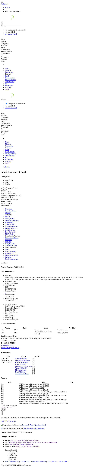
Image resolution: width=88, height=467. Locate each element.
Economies (9, 85)
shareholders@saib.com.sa (10, 348)
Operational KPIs (11, 245)
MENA (24, 440)
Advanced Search (11, 34)
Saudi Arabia (36, 442)
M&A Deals (9, 234)
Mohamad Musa (20, 370)
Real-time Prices (10, 211)
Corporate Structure (11, 220)
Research (8, 242)
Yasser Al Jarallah (21, 368)
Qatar (29, 442)
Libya (24, 446)
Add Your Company (12, 461)
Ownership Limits (11, 226)
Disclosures (9, 253)
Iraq (11, 444)
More (7, 89)
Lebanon (23, 444)
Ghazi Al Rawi (20, 364)
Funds (7, 76)
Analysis (8, 87)
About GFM (63, 461)
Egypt (18, 446)
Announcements (10, 251)
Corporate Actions (11, 255)
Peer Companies (10, 232)
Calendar (8, 257)
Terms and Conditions (38, 461)
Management (9, 218)
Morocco (30, 446)
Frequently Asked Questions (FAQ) (34, 425)
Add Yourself (24, 461)
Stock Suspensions (11, 259)
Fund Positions (10, 230)
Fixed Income (9, 78)
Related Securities (11, 228)
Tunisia (36, 446)
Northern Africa (33, 440)
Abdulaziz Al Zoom (22, 374)
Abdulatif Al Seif (21, 358)
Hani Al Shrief (20, 372)
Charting (8, 213)
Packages (4, 4)
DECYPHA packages (8, 421)
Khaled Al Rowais (21, 362)
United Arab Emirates (49, 442)
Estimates (8, 240)
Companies (9, 72)
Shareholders (9, 224)
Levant (18, 440)
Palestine (30, 444)
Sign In (7, 7)
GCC (13, 440)
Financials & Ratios (11, 238)
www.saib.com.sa (7, 345)
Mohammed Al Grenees (23, 366)
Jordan (16, 444)
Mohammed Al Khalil (22, 360)
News (7, 68)
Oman (24, 442)
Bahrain (12, 442)
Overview (8, 209)
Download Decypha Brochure (34, 428)
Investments (9, 222)
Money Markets (10, 80)
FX (6, 84)
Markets (8, 70)
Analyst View (9, 244)
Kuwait (18, 442)
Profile (7, 167)
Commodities (9, 82)
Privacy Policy (52, 461)
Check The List (6, 407)
